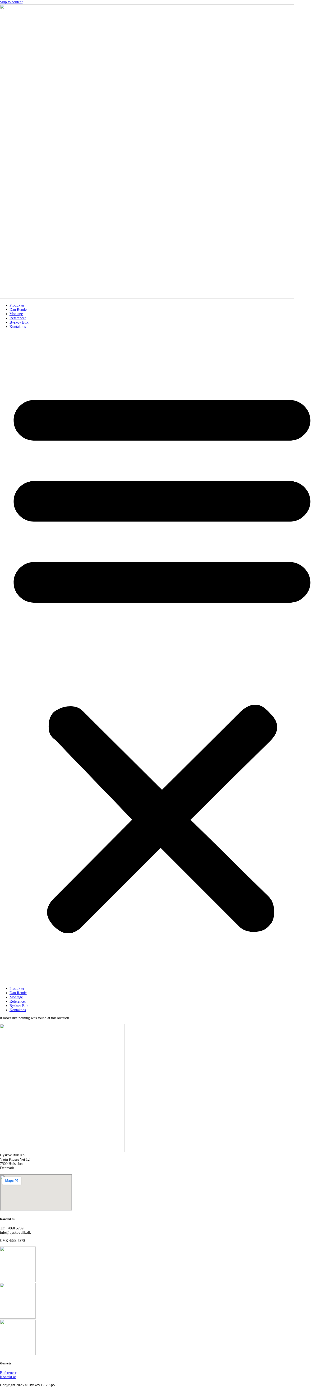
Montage (16, 314)
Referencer (17, 318)
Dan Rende (18, 309)
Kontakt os (17, 327)
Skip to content (11, 2)
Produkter (16, 305)
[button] (162, 658)
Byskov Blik (18, 322)
